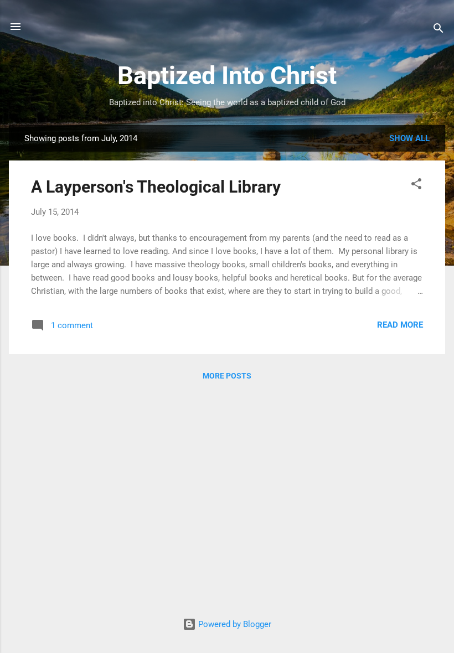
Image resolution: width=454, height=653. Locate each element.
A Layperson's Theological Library (156, 186)
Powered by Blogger (233, 624)
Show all (409, 138)
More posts (227, 375)
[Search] (438, 30)
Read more (400, 325)
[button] (416, 185)
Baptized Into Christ (227, 75)
